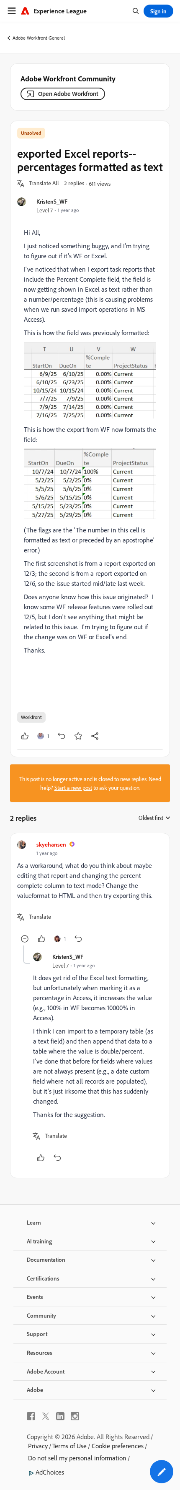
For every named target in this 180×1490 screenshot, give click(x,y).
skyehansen (51, 844)
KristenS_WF (51, 201)
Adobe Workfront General (39, 38)
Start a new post (73, 787)
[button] (44, 183)
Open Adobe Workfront (68, 94)
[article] (90, 892)
